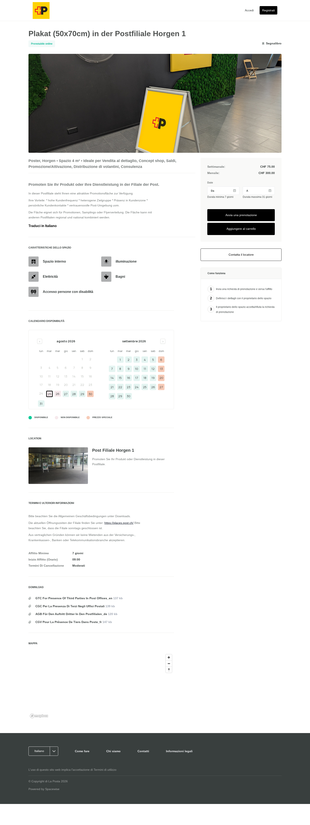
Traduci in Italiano (42, 226)
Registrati (268, 10)
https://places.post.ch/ (118, 523)
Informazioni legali (179, 751)
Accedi (249, 10)
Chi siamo (113, 751)
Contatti (143, 751)
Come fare (82, 751)
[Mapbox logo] (39, 715)
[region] (101, 686)
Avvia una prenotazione (241, 215)
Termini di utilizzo (105, 769)
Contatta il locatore (241, 254)
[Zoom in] (169, 657)
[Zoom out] (169, 663)
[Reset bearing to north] (169, 670)
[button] (44, 751)
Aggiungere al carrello (241, 228)
